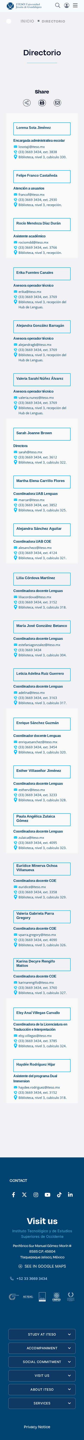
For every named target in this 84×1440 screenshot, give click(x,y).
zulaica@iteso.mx (31, 837)
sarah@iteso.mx (30, 452)
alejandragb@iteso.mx (35, 344)
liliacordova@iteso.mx (35, 597)
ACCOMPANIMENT (42, 1348)
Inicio (27, 21)
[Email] (57, 102)
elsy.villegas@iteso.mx (35, 1035)
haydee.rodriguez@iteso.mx (39, 1087)
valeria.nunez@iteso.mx (36, 397)
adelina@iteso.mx (32, 692)
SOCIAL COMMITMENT (42, 1362)
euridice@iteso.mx (32, 887)
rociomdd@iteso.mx (33, 242)
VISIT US (42, 1376)
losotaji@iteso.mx (32, 147)
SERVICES (42, 1403)
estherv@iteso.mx (32, 790)
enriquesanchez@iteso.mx (38, 742)
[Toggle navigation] (74, 5)
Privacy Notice (37, 1426)
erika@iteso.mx (30, 291)
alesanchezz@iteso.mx (35, 547)
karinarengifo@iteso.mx (36, 982)
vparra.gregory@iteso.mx (37, 934)
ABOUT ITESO (42, 1389)
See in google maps (44, 1266)
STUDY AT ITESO (42, 1334)
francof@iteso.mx (32, 194)
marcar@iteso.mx (32, 500)
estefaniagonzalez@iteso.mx (39, 645)
